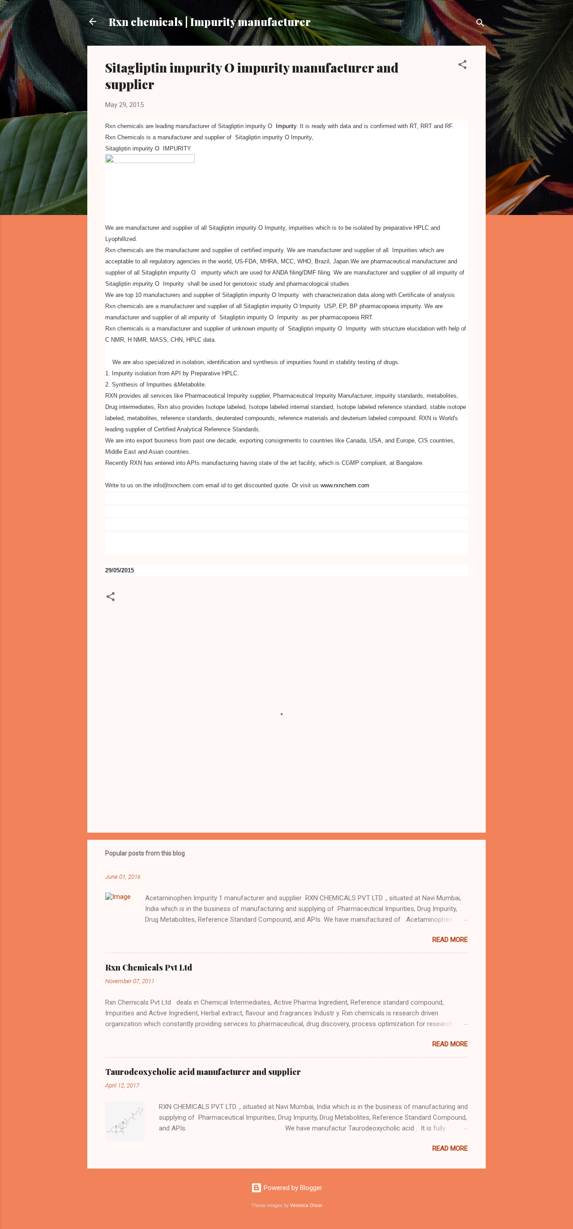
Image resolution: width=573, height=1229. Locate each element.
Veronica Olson (306, 1205)
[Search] (480, 24)
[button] (462, 66)
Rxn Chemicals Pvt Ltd (148, 967)
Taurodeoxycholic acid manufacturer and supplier (203, 1071)
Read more (450, 940)
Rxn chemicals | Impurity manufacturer (210, 21)
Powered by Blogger (292, 1188)
